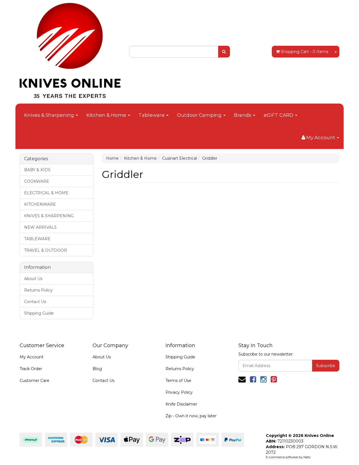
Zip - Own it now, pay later (191, 415)
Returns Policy (38, 290)
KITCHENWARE (40, 204)
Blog (97, 368)
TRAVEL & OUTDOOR (45, 250)
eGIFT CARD (279, 115)
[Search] (224, 52)
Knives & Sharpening (49, 115)
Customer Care (34, 380)
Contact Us (35, 301)
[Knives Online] (70, 48)
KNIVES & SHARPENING (49, 215)
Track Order (31, 368)
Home (112, 158)
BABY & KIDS (37, 169)
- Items (304, 51)
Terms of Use (178, 380)
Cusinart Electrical (179, 158)
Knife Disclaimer (181, 404)
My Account (31, 356)
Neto (306, 457)
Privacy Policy (179, 392)
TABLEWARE (37, 238)
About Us (33, 278)
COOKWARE (36, 181)
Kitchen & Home (106, 115)
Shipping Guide (39, 313)
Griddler (209, 158)
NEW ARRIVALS (40, 227)
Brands (243, 115)
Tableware (152, 115)
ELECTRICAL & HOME (46, 192)
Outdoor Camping (200, 115)
